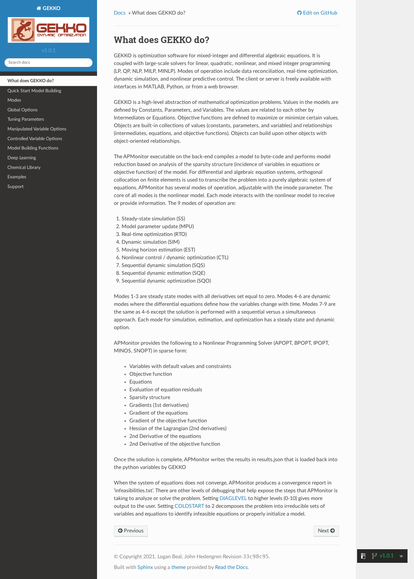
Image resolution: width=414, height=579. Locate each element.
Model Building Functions (32, 148)
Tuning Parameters (25, 119)
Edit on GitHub (319, 13)
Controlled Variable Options (34, 138)
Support (15, 186)
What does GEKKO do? (30, 80)
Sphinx (145, 567)
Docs (119, 13)
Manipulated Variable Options (36, 129)
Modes (14, 100)
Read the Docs (231, 567)
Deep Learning (21, 157)
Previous (133, 530)
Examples (16, 176)
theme (178, 567)
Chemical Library (23, 167)
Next (324, 530)
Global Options (22, 109)
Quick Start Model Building (34, 90)
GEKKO (50, 8)
